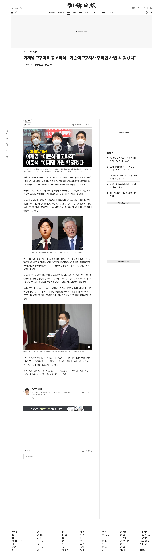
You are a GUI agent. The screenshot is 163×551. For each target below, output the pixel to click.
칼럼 (12, 538)
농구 (103, 550)
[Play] (57, 148)
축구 (103, 544)
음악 (127, 541)
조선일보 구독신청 (146, 535)
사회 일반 (64, 535)
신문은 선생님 (144, 541)
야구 (103, 538)
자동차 (82, 547)
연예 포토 (122, 544)
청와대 (39, 538)
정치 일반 (33, 52)
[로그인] (151, 12)
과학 (81, 541)
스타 (121, 538)
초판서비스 (143, 538)
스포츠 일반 (105, 535)
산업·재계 (83, 544)
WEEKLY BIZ (84, 535)
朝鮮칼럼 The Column (18, 541)
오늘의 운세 (143, 544)
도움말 (82, 451)
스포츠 (104, 532)
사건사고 (64, 538)
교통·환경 (64, 550)
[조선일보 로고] (81, 5)
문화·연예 (123, 532)
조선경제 (82, 532)
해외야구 (104, 541)
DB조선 (142, 550)
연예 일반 (122, 535)
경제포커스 (14, 550)
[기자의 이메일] (33, 399)
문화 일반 (122, 547)
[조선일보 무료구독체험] (57, 408)
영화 (123, 550)
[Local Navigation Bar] (12, 12)
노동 (62, 547)
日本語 (146, 8)
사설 (12, 535)
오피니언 (14, 532)
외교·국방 (40, 547)
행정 (38, 550)
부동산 (82, 550)
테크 (81, 538)
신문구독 (133, 8)
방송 (124, 538)
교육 (62, 544)
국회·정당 (40, 541)
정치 (25, 52)
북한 (38, 544)
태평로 (13, 544)
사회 (62, 532)
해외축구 (104, 547)
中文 (151, 8)
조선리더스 (143, 532)
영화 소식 (122, 541)
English (140, 8)
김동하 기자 (27, 125)
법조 (62, 541)
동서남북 (14, 547)
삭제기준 (89, 451)
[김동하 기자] (27, 391)
